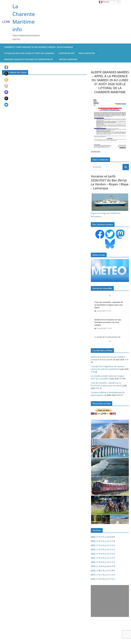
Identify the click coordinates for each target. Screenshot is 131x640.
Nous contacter (87, 53)
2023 (93, 549)
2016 (93, 579)
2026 (93, 537)
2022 (93, 553)
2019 (93, 566)
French (105, 2)
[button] (74, 47)
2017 (93, 574)
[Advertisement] (110, 601)
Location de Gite (66, 53)
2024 (93, 545)
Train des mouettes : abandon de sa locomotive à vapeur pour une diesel (108, 305)
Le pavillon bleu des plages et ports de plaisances (29, 53)
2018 (93, 570)
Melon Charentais (68, 59)
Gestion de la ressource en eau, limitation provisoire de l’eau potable (108, 322)
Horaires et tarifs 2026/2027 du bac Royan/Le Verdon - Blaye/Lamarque (38, 47)
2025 (93, 541)
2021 (93, 558)
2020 (93, 562)
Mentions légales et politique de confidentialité (28, 59)
